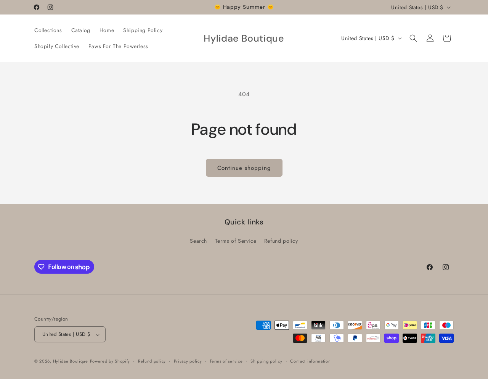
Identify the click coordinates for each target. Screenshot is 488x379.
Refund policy (281, 241)
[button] (413, 38)
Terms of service (226, 361)
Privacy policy (188, 361)
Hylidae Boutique (70, 361)
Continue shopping (244, 168)
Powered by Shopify (110, 361)
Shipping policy (266, 361)
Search (198, 241)
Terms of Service (236, 241)
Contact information (310, 361)
